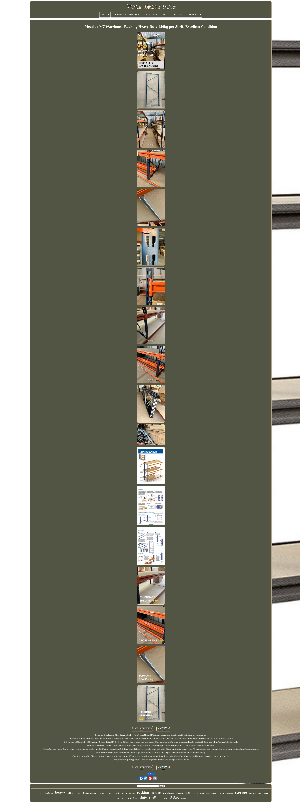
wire (165, 798)
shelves (174, 797)
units (117, 798)
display (132, 793)
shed (194, 794)
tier (188, 792)
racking (143, 792)
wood (159, 798)
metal (102, 792)
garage (156, 792)
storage (241, 792)
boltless (49, 793)
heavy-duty (211, 793)
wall (259, 793)
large (221, 793)
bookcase (200, 793)
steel (124, 792)
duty (143, 797)
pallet (265, 793)
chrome (179, 793)
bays (110, 793)
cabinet (36, 794)
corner (78, 793)
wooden (183, 798)
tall (41, 793)
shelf (152, 797)
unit (70, 792)
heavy (60, 792)
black (123, 798)
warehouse (168, 793)
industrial (132, 798)
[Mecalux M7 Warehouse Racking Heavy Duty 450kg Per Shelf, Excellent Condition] (150, 50)
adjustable (252, 793)
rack (117, 793)
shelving (90, 792)
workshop (230, 793)
